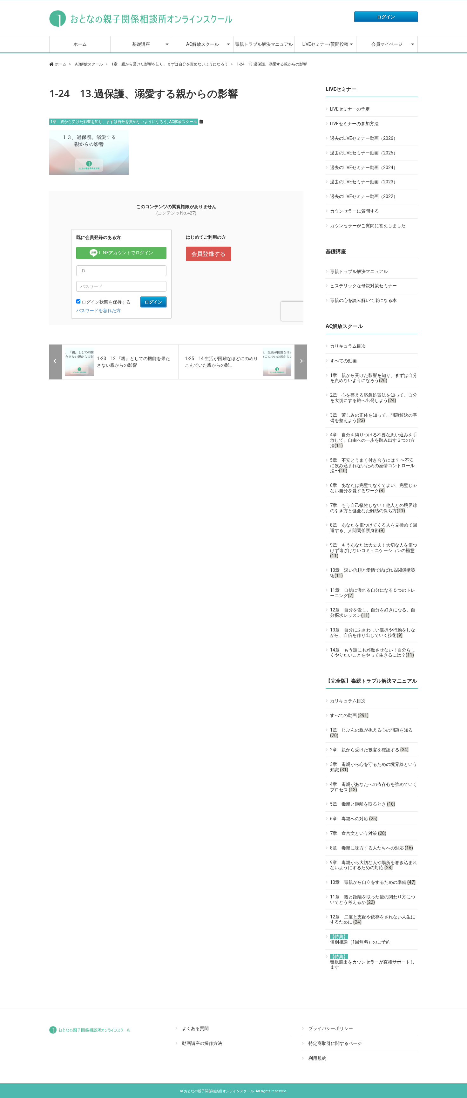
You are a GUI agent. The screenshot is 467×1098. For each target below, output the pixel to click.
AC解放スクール (202, 44)
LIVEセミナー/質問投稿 (325, 44)
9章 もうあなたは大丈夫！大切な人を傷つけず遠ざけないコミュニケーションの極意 (373, 550)
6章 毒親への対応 (353, 818)
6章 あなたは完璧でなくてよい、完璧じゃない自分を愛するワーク (373, 488)
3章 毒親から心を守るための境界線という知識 (373, 767)
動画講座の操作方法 (202, 1043)
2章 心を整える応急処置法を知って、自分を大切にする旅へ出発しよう (373, 397)
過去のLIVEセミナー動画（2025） (364, 152)
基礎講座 (141, 44)
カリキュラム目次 (348, 346)
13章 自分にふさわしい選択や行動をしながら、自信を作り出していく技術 (372, 632)
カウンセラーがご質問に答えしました (368, 225)
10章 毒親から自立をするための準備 (373, 882)
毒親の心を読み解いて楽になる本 (363, 300)
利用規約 (317, 1058)
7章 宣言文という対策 (358, 833)
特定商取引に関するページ (335, 1043)
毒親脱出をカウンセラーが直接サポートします (372, 962)
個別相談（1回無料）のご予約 (360, 939)
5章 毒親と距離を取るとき (362, 804)
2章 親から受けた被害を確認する (369, 749)
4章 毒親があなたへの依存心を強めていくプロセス (373, 787)
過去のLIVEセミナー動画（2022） (364, 196)
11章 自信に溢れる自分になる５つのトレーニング (372, 593)
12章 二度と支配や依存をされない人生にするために (372, 919)
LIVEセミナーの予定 (350, 109)
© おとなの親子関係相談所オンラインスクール (217, 1091)
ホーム (80, 44)
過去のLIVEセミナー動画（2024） (364, 167)
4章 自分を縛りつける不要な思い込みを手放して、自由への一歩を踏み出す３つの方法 (373, 440)
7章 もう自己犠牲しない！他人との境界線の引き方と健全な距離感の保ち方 (373, 508)
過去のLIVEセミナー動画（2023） (364, 181)
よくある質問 (195, 1028)
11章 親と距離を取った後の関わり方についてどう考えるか (372, 899)
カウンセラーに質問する (354, 211)
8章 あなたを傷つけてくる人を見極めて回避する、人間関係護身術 (373, 527)
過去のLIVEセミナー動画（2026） (364, 138)
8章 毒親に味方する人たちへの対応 (371, 847)
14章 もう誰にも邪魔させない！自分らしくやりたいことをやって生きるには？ (372, 652)
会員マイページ (387, 44)
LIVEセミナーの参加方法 (354, 123)
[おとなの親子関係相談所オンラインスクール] (141, 27)
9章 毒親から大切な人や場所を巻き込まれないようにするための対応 (373, 865)
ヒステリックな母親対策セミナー (363, 285)
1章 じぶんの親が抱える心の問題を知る (371, 732)
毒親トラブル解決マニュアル (264, 44)
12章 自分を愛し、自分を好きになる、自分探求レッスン (372, 612)
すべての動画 (343, 360)
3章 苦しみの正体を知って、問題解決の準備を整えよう (373, 418)
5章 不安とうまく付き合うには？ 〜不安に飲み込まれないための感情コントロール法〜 (372, 466)
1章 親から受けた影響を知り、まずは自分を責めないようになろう (109, 121)
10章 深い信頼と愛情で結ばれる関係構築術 (372, 573)
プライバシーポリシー (330, 1028)
